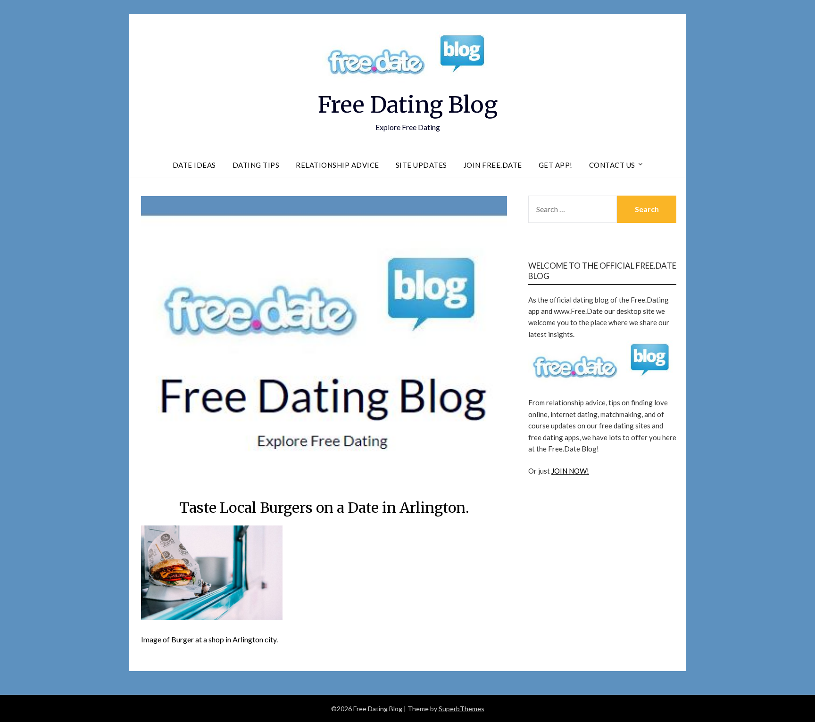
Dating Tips (256, 165)
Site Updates (421, 165)
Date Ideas (194, 165)
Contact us (612, 165)
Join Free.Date (493, 165)
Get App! (556, 165)
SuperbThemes (461, 709)
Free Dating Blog (408, 104)
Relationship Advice (337, 165)
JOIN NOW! (570, 471)
